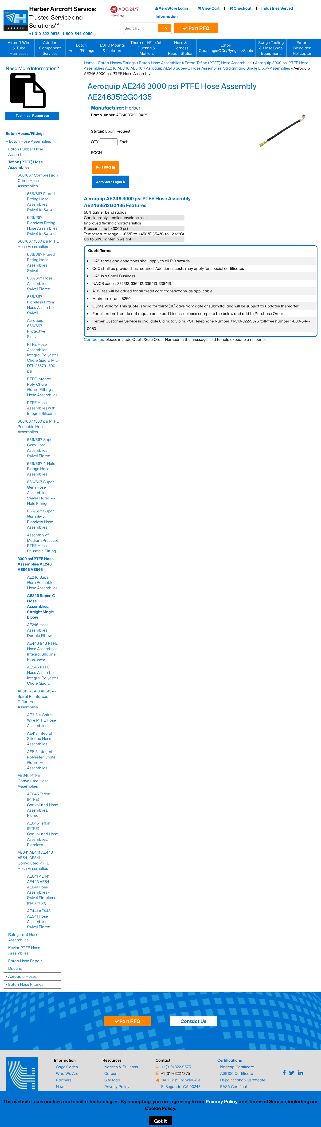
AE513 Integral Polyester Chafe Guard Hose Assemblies (41, 759)
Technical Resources (32, 115)
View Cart (210, 8)
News (60, 1086)
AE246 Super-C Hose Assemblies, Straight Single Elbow (41, 606)
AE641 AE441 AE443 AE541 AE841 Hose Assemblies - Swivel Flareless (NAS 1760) (41, 890)
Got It (160, 1121)
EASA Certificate (235, 1086)
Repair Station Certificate (242, 1080)
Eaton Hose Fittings (25, 984)
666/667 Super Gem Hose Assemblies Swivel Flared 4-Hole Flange (41, 492)
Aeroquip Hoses (22, 976)
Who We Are (67, 1073)
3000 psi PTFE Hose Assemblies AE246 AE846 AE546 (36, 564)
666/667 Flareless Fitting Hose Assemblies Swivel (42, 304)
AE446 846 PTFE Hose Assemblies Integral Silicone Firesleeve (42, 651)
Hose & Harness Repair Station (181, 48)
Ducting (15, 968)
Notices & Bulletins (121, 1066)
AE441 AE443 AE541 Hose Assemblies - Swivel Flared (39, 919)
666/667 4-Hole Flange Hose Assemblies (41, 469)
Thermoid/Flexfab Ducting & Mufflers (146, 48)
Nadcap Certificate (237, 1066)
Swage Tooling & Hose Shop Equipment (271, 48)
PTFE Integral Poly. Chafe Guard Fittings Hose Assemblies (42, 387)
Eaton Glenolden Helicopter (302, 48)
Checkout (242, 8)
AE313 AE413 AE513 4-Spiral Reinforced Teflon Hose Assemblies (37, 699)
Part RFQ (199, 28)
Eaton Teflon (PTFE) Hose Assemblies (218, 62)
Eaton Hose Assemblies (160, 62)
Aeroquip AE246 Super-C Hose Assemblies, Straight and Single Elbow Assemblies (218, 68)
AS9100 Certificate (236, 1073)
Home (89, 62)
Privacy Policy (222, 1101)
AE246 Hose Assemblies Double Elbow (39, 630)
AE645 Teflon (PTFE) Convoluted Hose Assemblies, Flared (42, 804)
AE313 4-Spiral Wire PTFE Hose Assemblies (41, 720)
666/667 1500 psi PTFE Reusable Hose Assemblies (38, 427)
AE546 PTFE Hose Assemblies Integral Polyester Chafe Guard (42, 675)
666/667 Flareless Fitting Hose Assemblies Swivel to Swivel (42, 225)
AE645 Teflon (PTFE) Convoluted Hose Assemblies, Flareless (42, 834)
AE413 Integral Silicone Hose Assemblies (39, 739)
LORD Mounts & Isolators (112, 48)
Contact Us (193, 1021)
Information (167, 16)
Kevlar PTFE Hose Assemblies (24, 950)
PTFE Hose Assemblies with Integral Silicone (41, 408)
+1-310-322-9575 (44, 33)
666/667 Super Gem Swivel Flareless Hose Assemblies (40, 519)
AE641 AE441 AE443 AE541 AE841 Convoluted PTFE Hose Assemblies (35, 860)
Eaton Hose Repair (25, 960)
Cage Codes (67, 1066)
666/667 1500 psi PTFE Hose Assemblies (38, 244)
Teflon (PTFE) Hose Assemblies (25, 164)
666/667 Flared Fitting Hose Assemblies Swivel (41, 262)
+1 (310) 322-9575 (176, 1066)
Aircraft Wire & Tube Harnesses (19, 48)
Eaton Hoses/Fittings (81, 48)
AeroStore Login (173, 8)
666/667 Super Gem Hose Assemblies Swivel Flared (40, 447)
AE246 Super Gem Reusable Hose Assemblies (42, 583)
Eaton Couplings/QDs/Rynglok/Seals (226, 48)
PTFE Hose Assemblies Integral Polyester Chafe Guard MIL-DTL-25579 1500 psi (43, 358)
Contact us (94, 339)
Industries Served (277, 8)
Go (164, 28)
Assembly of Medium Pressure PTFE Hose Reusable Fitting (42, 543)
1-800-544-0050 (78, 33)
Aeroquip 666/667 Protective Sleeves (36, 328)
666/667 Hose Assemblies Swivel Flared (39, 283)
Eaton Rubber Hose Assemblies (25, 151)
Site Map (112, 1080)
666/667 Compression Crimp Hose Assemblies (38, 180)
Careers (111, 1073)
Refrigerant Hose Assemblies (23, 937)
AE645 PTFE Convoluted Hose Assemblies (33, 781)
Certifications (229, 1060)
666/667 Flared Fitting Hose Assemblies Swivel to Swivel (41, 201)
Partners (63, 1080)
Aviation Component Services (50, 48)
